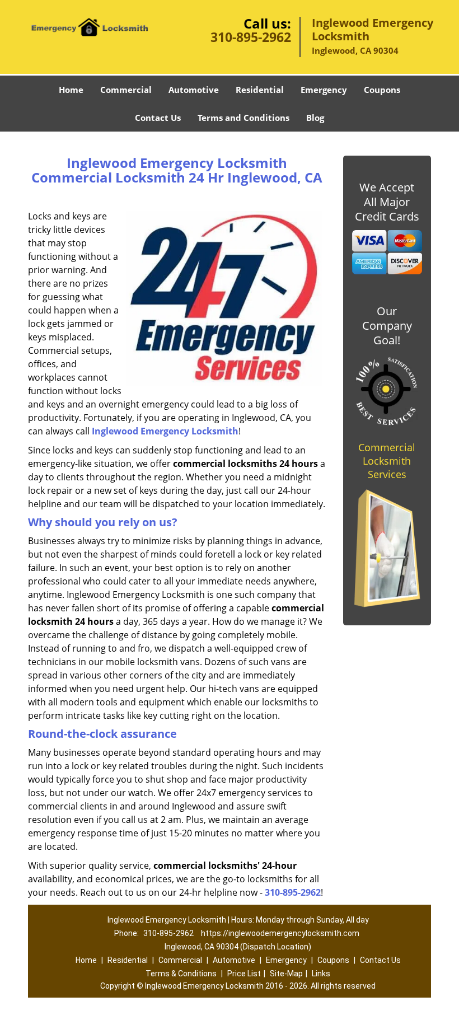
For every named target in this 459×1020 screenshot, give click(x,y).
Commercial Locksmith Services (386, 461)
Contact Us (158, 117)
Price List (244, 973)
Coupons (382, 89)
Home (71, 89)
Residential (260, 89)
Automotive (193, 89)
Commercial (126, 89)
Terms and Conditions (243, 117)
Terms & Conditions (181, 973)
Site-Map (286, 973)
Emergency (324, 89)
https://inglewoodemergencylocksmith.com (280, 933)
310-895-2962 (250, 37)
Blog (315, 117)
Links (321, 973)
